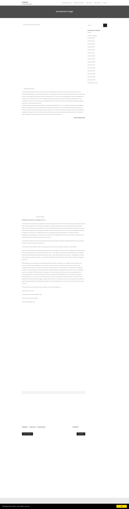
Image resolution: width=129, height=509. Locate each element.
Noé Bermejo (81, 434)
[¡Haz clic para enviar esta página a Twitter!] (81, 427)
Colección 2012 (91, 44)
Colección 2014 (91, 50)
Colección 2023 (91, 71)
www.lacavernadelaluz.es (54, 287)
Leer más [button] (26, 506)
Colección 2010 (91, 38)
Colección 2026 (91, 80)
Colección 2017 (91, 53)
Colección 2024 (91, 74)
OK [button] (121, 506)
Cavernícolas (89, 3)
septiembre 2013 (41, 427)
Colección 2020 (91, 62)
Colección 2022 (91, 68)
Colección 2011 (91, 41)
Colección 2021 (91, 65)
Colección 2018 (91, 56)
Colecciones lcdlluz (35, 24)
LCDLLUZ (25, 2)
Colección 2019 (91, 59)
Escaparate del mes (67, 3)
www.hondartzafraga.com (28, 302)
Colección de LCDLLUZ (78, 3)
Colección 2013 (26, 24)
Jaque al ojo (32, 427)
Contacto (104, 3)
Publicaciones (97, 3)
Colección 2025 (91, 77)
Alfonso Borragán (27, 434)
